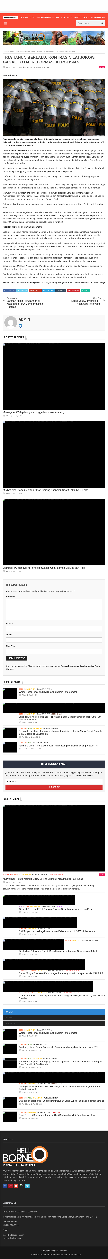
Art (20, 906)
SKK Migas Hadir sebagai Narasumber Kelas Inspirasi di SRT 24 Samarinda (57, 931)
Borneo (22, 689)
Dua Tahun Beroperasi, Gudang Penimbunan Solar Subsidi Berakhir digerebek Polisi (61, 1101)
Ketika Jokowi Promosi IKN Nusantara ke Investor (86, 301)
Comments (10, 1023)
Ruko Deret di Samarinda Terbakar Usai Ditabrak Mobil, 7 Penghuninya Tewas (58, 1115)
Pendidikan (57, 714)
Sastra (59, 906)
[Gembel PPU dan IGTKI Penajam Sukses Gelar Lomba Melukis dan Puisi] (54, 532)
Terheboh (56, 1112)
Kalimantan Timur (44, 689)
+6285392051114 (11, 1225)
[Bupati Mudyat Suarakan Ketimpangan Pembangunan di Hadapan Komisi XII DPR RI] (44, 964)
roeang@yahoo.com (12, 1238)
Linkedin (49, 290)
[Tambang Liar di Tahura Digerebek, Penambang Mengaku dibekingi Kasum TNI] (10, 747)
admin (8, 67)
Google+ (36, 290)
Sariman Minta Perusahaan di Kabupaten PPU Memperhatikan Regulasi (25, 302)
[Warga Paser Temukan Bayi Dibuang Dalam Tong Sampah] (10, 693)
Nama (9, 623)
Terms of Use (75, 1254)
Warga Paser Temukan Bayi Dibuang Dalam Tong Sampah (48, 692)
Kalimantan (31, 689)
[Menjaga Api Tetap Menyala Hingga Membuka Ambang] (54, 376)
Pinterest (74, 290)
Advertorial (8, 874)
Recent (9, 1018)
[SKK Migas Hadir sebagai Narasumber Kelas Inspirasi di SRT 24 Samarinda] (40, 922)
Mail (86, 290)
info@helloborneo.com (13, 1235)
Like (102, 67)
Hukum (32, 67)
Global (11, 51)
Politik (44, 67)
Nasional (38, 67)
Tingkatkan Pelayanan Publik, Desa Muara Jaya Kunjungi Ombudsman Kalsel (58, 951)
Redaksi (35, 1254)
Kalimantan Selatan (90, 940)
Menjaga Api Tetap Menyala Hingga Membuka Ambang (33, 412)
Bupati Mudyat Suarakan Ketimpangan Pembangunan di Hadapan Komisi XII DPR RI (61, 973)
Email (9, 634)
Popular (9, 1012)
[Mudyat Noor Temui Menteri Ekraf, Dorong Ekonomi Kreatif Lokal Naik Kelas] (54, 454)
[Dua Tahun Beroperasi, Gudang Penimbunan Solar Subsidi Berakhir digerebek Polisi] (10, 1102)
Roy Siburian (26, 737)
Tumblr (61, 290)
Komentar (11, 596)
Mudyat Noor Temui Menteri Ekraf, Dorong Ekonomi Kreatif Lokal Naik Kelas (45, 490)
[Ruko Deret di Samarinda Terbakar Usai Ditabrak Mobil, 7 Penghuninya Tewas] (10, 1116)
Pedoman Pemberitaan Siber (53, 1254)
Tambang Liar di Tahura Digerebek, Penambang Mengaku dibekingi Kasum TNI (58, 745)
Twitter (23, 290)
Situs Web (10, 646)
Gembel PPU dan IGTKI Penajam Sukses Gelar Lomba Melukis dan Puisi (78, 17)
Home (5, 51)
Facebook (10, 290)
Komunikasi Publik (55, 874)
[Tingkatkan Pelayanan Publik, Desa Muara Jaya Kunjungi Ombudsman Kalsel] (33, 944)
